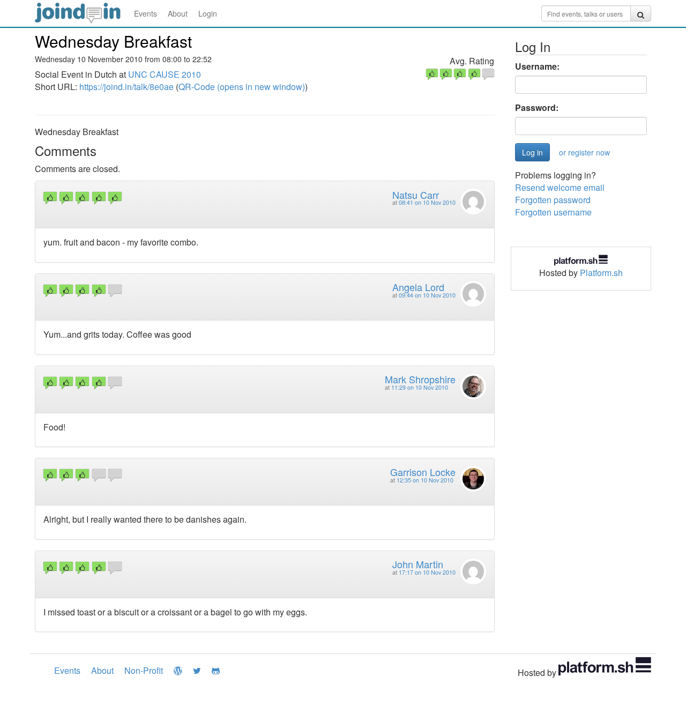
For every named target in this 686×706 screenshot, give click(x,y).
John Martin (417, 564)
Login (207, 13)
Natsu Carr (415, 195)
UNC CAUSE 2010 (164, 74)
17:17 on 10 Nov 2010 (427, 572)
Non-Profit (143, 670)
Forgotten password (553, 200)
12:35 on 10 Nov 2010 (425, 480)
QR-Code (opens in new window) (241, 86)
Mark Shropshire (420, 379)
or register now (584, 152)
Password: (536, 108)
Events (145, 13)
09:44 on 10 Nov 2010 (427, 295)
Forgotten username (553, 212)
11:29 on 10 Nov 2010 (419, 387)
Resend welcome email (560, 187)
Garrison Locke (423, 472)
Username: (537, 66)
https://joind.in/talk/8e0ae (126, 86)
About (178, 13)
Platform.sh (601, 272)
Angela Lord (418, 287)
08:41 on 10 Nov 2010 (427, 202)
